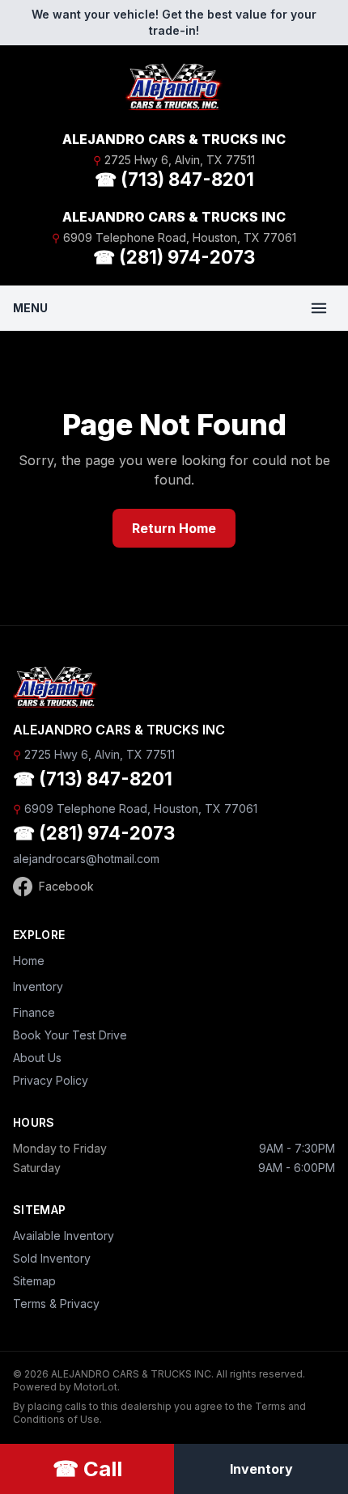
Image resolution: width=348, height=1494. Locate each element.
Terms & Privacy (56, 1303)
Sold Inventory (52, 1258)
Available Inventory (63, 1235)
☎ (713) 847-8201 (174, 179)
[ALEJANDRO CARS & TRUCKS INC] (174, 87)
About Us (37, 1057)
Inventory (38, 986)
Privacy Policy (50, 1080)
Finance (34, 1012)
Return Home (174, 528)
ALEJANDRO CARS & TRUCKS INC (174, 139)
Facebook (66, 886)
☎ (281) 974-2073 (174, 257)
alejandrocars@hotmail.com (86, 859)
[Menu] (319, 308)
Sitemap (34, 1281)
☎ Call (87, 1468)
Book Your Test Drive (70, 1035)
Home (29, 960)
